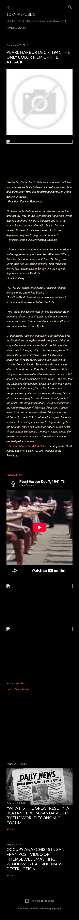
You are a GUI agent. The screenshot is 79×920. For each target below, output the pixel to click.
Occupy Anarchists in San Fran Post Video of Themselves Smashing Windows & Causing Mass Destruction (35, 859)
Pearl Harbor (22, 689)
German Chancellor (27, 446)
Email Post (22, 683)
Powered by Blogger (42, 900)
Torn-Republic (20, 14)
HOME (10, 28)
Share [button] (9, 683)
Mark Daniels (14, 474)
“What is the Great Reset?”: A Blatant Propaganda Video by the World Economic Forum (37, 815)
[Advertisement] (39, 727)
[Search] (70, 6)
